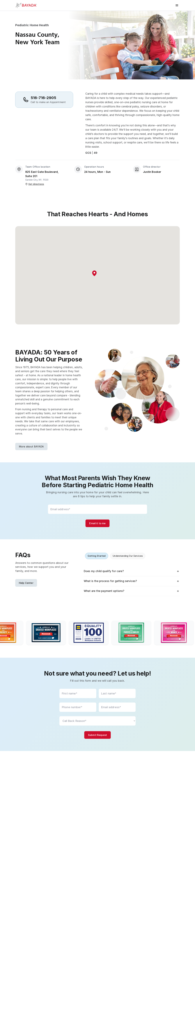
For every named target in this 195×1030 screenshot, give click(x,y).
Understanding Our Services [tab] (128, 555)
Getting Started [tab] (97, 555)
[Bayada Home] (27, 5)
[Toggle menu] (177, 5)
